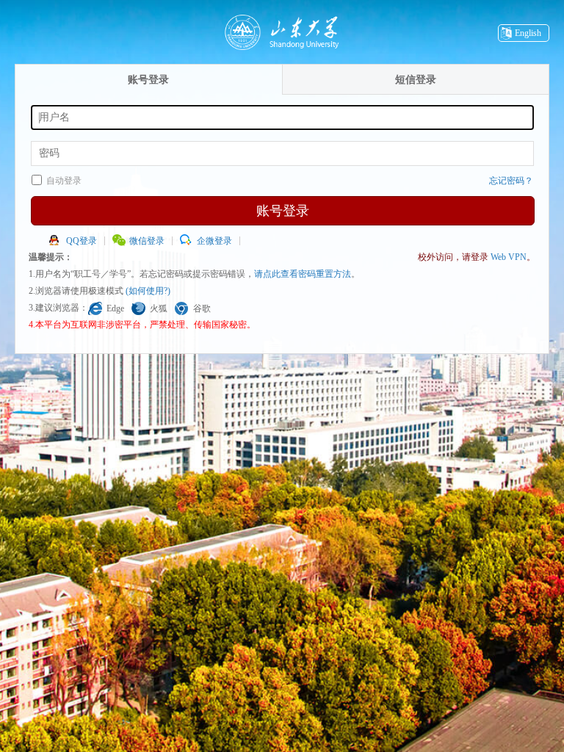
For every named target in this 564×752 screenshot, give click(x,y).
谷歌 (202, 308)
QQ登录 (81, 241)
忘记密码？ (511, 181)
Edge (115, 308)
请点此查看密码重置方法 (302, 274)
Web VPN (509, 257)
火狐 (158, 308)
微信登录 (146, 241)
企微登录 (214, 241)
